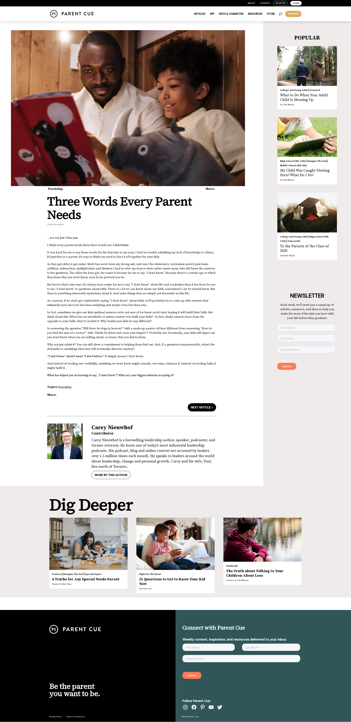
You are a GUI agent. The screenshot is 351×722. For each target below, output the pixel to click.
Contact (265, 3)
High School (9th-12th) (293, 161)
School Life (294, 241)
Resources (255, 13)
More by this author (111, 475)
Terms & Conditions (76, 716)
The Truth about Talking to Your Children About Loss (255, 573)
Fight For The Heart (150, 574)
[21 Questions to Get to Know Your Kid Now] (175, 544)
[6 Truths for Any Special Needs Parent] (88, 544)
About (251, 3)
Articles (199, 13)
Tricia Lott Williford (237, 580)
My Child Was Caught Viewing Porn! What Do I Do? (305, 172)
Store (271, 13)
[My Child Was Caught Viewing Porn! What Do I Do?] (307, 137)
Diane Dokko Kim (61, 584)
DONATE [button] (293, 13)
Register (280, 3)
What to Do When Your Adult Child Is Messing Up (304, 97)
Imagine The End (317, 161)
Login (296, 3)
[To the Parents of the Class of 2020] (307, 213)
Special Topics (93, 574)
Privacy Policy (55, 716)
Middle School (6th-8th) (293, 165)
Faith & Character (231, 13)
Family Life (232, 566)
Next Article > (202, 407)
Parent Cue (145, 588)
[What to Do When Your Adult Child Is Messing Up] (307, 66)
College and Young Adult (294, 90)
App (212, 13)
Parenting (55, 189)
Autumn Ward (287, 255)
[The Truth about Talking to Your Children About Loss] (262, 540)
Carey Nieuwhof (55, 224)
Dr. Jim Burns (287, 104)
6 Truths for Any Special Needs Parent (86, 579)
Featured (315, 90)
